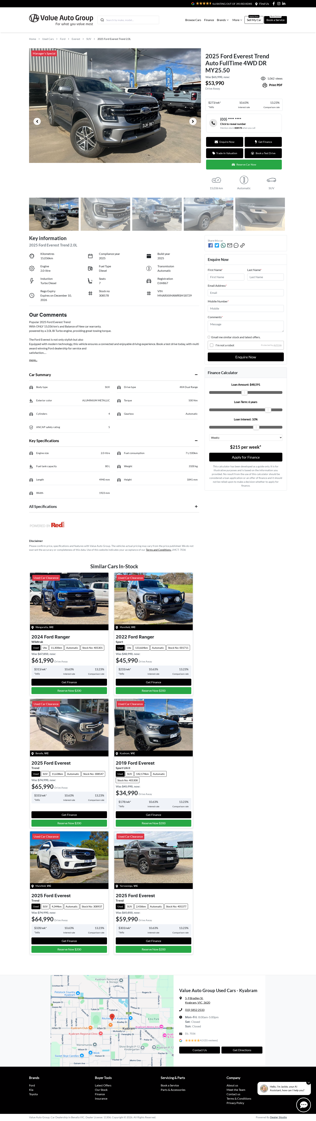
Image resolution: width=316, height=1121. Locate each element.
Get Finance (265, 141)
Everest (76, 38)
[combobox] (128, 20)
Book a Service (275, 20)
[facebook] (210, 245)
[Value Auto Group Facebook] (274, 3)
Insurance (101, 1098)
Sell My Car (254, 20)
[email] (229, 245)
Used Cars (48, 38)
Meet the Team (236, 1089)
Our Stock (101, 1089)
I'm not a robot (225, 345)
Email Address (217, 285)
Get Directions (242, 1050)
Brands (221, 20)
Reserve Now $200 (69, 690)
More (235, 20)
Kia (31, 1089)
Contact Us (200, 1050)
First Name (215, 270)
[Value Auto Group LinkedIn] (284, 3)
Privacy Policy (235, 1103)
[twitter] (217, 245)
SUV (88, 38)
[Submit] (102, 20)
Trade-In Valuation (226, 153)
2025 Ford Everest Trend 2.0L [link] (114, 38)
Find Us (264, 3)
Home (32, 38)
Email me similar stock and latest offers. (235, 337)
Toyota (33, 1094)
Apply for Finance (246, 457)
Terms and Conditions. (158, 549)
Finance (209, 20)
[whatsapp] (223, 245)
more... (33, 360)
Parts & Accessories (173, 1089)
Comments (215, 317)
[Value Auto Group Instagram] (279, 3)
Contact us (233, 1094)
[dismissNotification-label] (308, 1082)
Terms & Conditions (239, 1098)
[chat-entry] (303, 1105)
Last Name (254, 270)
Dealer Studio (278, 1117)
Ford (62, 38)
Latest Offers (103, 1085)
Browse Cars (193, 20)
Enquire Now (245, 357)
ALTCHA (278, 345)
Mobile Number (218, 301)
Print (275, 85)
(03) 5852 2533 (194, 1009)
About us (232, 1085)
